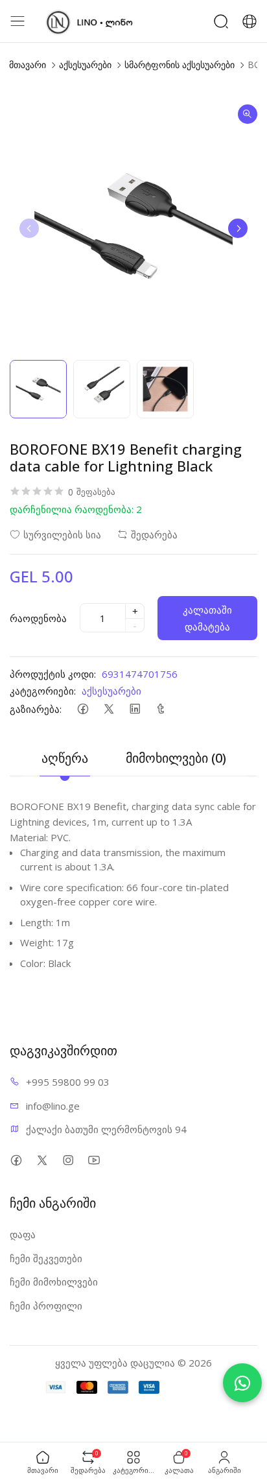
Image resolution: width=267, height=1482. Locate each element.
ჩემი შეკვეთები (46, 1258)
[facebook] (82, 709)
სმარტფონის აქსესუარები (179, 64)
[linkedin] (134, 709)
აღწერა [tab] (64, 758)
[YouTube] (93, 1160)
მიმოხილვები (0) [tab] (176, 758)
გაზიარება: (36, 708)
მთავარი (27, 64)
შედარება (154, 534)
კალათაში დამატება (207, 618)
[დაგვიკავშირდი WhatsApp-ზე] (242, 1382)
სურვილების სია (62, 534)
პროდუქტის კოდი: (53, 673)
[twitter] (108, 709)
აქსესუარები (85, 64)
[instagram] (67, 1160)
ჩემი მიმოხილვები (54, 1281)
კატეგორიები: (43, 690)
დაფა (23, 1234)
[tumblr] (160, 709)
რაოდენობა (38, 618)
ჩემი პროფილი (46, 1305)
